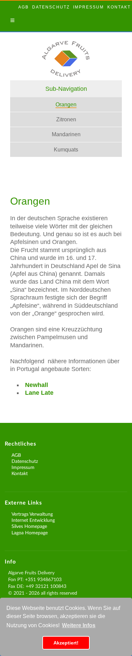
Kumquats (66, 149)
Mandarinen (66, 134)
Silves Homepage (29, 526)
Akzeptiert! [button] (66, 642)
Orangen (66, 104)
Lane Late (39, 392)
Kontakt (119, 7)
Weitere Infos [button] (78, 625)
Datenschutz (51, 7)
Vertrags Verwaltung (32, 514)
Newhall (36, 385)
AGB (23, 7)
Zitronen (66, 119)
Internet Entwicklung (33, 520)
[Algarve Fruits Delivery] (66, 71)
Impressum (88, 7)
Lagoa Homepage (30, 532)
